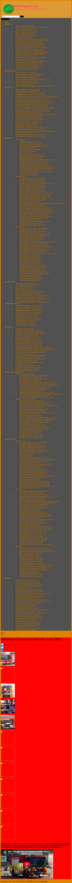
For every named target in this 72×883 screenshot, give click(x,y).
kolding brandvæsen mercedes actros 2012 (32, 184)
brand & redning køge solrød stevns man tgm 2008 (35, 196)
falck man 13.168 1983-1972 (28, 151)
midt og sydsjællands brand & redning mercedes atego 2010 (37, 417)
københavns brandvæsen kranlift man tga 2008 (29, 296)
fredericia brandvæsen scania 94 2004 (31, 158)
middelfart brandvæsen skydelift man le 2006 (33, 497)
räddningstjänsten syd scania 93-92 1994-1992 (33, 538)
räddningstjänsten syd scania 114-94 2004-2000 (34, 245)
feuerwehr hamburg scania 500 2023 (30, 467)
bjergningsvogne (9, 281)
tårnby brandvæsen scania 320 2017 (30, 256)
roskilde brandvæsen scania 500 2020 (27, 608)
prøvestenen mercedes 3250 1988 (26, 606)
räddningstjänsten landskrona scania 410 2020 (29, 596)
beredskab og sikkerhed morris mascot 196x (32, 449)
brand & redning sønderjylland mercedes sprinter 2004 (36, 246)
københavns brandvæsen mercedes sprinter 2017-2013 (36, 402)
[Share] (36, 650)
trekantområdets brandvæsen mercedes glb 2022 (30, 358)
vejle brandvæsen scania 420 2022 (26, 322)
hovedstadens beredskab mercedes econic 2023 (33, 471)
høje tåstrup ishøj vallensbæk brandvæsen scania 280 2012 (37, 183)
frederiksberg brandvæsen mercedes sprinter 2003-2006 (32, 40)
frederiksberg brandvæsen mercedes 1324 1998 (33, 161)
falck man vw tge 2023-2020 (24, 29)
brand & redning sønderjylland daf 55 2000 (32, 425)
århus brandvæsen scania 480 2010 (26, 630)
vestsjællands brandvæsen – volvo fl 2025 (32, 563)
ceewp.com (43, 881)
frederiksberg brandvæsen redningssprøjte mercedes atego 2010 (38, 159)
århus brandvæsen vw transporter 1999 (31, 437)
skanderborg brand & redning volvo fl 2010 (32, 230)
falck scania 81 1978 (26, 153)
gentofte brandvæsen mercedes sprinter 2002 (29, 42)
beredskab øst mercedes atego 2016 (30, 573)
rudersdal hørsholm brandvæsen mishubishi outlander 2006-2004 (35, 86)
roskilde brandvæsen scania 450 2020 (31, 223)
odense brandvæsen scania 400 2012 (26, 604)
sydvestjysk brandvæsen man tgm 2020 (31, 424)
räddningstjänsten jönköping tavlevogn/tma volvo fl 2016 (33, 295)
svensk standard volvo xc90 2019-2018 (27, 64)
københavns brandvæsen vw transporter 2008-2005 (31, 50)
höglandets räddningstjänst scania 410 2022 (32, 477)
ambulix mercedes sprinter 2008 (25, 25)
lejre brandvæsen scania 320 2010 (30, 201)
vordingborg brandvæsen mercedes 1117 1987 (33, 270)
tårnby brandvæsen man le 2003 (29, 554)
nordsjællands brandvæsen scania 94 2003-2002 (34, 218)
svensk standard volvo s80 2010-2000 (27, 67)
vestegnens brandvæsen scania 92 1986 (31, 561)
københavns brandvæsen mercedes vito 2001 (29, 345)
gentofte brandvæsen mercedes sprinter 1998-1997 (31, 44)
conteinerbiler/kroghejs (11, 303)
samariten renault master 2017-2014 (26, 59)
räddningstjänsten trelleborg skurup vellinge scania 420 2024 (37, 551)
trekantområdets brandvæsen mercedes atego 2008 (34, 250)
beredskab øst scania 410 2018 (25, 323)
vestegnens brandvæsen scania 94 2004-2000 (33, 265)
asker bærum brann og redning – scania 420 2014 (34, 442)
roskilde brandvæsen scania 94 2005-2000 (32, 225)
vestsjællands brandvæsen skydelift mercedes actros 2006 (36, 566)
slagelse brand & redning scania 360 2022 (32, 521)
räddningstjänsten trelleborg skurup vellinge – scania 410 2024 (38, 253)
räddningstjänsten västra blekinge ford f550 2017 (34, 429)
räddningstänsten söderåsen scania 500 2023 (29, 616)
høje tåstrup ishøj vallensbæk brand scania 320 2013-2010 (33, 593)
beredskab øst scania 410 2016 (25, 626)
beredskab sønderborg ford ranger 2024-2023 (29, 117)
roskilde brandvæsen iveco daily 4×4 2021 (28, 112)
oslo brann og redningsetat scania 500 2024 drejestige (35, 514)
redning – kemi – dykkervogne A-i (26, 373)
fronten (6, 22)
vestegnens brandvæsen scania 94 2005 (27, 623)
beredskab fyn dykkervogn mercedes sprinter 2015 (34, 389)
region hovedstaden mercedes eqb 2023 (27, 76)
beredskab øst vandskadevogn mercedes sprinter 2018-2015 (33, 127)
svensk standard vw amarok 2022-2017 (27, 69)
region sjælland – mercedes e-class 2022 (27, 82)
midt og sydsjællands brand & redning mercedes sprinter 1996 (38, 419)
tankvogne (7, 578)
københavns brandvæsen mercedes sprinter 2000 (30, 74)
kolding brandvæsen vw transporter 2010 (32, 400)
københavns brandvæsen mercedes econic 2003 (34, 409)
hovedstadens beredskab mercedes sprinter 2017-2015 (32, 47)
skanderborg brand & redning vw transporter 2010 (30, 355)
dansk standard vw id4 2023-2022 (26, 72)
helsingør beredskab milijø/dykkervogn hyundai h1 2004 (36, 392)
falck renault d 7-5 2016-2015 (24, 286)
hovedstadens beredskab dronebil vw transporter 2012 (32, 104)
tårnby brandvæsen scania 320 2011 (26, 620)
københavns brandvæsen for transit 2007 (32, 407)
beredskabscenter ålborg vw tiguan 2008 (28, 368)
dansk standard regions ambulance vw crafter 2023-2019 (32, 27)
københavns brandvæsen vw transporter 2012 (29, 49)
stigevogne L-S (20, 489)
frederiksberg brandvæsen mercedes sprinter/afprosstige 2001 (38, 459)
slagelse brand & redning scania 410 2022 (32, 236)
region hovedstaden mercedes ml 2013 (27, 77)
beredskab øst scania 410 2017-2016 (30, 275)
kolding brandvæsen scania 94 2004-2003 (32, 186)
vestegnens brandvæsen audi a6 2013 (27, 360)
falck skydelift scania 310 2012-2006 (30, 452)
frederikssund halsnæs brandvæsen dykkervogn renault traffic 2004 (39, 385)
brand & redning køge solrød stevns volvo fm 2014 (35, 194)
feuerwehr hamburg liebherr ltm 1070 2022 (28, 293)
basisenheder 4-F (21, 139)
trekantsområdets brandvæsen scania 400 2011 (29, 618)
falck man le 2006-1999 (27, 454)
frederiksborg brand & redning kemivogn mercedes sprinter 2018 (39, 384)
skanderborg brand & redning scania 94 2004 (33, 231)
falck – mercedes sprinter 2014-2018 (26, 30)
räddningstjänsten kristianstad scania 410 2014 (33, 481)
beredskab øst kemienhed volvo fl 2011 (31, 430)
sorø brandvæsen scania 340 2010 (30, 524)
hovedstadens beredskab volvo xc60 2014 (28, 342)
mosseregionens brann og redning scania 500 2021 (34, 504)
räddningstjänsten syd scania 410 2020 (31, 240)
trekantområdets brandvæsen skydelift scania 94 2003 (35, 549)
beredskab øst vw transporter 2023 (26, 124)
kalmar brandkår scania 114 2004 (29, 479)
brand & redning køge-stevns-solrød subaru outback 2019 (33, 347)
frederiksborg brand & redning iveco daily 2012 (34, 164)
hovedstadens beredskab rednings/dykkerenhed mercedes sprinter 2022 (40, 394)
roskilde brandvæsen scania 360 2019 (31, 517)
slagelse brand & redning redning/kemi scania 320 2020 (36, 420)
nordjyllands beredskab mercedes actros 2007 (29, 312)
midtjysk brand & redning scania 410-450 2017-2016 (31, 599)
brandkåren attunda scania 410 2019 (30, 444)
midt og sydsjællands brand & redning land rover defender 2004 (35, 107)
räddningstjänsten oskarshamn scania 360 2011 (33, 512)
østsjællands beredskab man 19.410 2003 (32, 278)
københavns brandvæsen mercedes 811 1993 (33, 410)
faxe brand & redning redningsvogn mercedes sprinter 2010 (37, 382)
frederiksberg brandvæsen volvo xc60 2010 (28, 330)
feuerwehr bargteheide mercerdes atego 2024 (33, 447)
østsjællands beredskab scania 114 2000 (31, 574)
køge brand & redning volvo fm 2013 (31, 487)
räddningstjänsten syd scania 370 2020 (31, 533)
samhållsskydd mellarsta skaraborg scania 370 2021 (35, 496)
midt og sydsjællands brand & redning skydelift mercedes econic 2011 (40, 501)
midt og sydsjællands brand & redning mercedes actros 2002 (37, 502)
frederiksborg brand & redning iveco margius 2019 (35, 461)
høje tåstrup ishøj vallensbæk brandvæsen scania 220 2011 (37, 397)
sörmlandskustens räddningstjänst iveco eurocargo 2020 (36, 544)
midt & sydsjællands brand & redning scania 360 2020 (36, 209)
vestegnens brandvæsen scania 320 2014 (28, 621)
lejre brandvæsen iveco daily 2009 (30, 414)
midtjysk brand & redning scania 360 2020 (32, 499)
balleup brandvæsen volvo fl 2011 (26, 579)
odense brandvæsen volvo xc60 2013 (27, 353)
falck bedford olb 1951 (26, 456)
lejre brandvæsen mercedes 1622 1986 (27, 598)
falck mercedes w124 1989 (24, 37)
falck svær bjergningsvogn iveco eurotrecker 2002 (30, 291)
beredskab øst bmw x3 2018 (24, 363)
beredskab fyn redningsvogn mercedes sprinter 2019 (35, 387)
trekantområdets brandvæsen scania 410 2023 (33, 248)
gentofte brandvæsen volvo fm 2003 (30, 462)
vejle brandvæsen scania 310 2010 (30, 263)
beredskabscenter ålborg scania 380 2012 (28, 628)
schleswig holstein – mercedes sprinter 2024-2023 (30, 60)
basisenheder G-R (21, 176)
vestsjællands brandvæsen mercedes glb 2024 (29, 362)
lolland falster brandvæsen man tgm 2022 (32, 492)
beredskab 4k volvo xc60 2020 (25, 328)
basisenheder (8, 137)
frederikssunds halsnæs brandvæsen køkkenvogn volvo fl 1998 (34, 97)
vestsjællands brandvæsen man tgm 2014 (32, 268)
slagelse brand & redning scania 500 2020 (28, 615)
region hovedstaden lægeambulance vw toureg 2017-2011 (33, 79)
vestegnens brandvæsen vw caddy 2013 (27, 121)
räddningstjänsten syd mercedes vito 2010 (28, 357)
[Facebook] (36, 644)
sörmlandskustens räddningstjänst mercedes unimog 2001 (33, 302)
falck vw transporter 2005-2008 (25, 34)
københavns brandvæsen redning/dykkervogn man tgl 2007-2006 (39, 405)
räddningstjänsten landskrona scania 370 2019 (33, 198)
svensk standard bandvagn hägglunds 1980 (28, 116)
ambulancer (7, 24)
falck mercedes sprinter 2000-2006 (26, 35)
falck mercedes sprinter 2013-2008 (30, 149)
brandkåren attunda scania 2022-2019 (31, 142)
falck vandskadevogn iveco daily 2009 (27, 91)
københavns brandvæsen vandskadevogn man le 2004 (32, 106)
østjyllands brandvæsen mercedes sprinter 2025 (30, 134)
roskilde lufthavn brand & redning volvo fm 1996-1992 (32, 610)
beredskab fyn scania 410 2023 (29, 173)
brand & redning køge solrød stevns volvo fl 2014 (30, 594)
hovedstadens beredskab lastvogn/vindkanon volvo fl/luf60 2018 (35, 102)
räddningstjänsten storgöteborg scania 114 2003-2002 (35, 529)
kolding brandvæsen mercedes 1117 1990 (32, 188)
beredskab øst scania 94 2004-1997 (30, 276)
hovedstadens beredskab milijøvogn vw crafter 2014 (35, 395)
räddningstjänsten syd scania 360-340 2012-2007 (34, 243)
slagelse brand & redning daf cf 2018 (27, 317)
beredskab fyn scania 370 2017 (29, 174)
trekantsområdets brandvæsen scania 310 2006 (33, 251)
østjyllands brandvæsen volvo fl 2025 (27, 132)
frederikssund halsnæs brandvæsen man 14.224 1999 (35, 169)
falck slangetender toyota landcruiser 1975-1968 (30, 92)
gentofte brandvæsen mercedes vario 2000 (32, 390)
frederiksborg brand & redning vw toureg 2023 (30, 332)
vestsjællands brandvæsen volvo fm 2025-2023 (33, 266)
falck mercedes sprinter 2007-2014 (26, 32)
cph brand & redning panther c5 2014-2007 (28, 584)
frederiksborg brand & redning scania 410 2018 (34, 163)
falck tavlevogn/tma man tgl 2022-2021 (27, 285)
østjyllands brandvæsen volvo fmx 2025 (31, 434)
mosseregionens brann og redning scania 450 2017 (34, 213)
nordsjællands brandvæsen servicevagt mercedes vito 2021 (33, 111)
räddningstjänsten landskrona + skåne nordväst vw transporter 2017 (36, 348)
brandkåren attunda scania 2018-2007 (31, 144)
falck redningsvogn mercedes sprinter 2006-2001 (34, 375)
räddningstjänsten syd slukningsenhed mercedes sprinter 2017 (38, 241)
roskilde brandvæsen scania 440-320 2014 (28, 313)
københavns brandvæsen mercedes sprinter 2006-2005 (32, 52)
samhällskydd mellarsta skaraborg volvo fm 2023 (34, 206)
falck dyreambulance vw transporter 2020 (28, 89)
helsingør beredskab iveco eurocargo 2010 (32, 469)
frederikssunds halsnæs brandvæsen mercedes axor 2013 (36, 166)
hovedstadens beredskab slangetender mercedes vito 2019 (33, 101)
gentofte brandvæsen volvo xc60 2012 (27, 335)
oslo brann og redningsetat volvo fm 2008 (28, 300)
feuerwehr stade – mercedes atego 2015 (31, 238)
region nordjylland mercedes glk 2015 (27, 81)
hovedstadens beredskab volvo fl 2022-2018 (33, 181)
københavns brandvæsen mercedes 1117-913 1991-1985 (36, 193)
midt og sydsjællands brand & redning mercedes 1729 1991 (33, 601)
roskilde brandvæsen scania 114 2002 (27, 315)
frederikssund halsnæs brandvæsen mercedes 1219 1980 (36, 171)
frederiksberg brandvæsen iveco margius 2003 (33, 457)
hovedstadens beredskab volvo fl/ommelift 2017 (34, 472)
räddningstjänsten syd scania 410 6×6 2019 (28, 318)
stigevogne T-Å (20, 546)
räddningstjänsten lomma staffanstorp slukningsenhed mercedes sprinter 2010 (42, 203)
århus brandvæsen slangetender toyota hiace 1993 (30, 136)
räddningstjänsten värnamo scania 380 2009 (32, 568)
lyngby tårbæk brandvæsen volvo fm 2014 (32, 204)
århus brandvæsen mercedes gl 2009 (26, 370)
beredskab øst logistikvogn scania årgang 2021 (29, 126)
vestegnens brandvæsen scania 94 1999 (31, 559)
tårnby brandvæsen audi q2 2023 (29, 255)
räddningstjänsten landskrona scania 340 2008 (33, 491)
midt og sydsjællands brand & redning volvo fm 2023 (35, 208)
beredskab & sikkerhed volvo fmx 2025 (27, 581)
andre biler (7, 87)
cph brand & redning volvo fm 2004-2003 (28, 586)
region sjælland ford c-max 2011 (25, 84)
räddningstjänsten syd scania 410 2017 (27, 320)
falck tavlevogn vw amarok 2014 (25, 290)
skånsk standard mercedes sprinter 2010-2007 (29, 62)
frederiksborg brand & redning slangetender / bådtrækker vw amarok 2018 (38, 96)
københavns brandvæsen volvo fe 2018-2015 (29, 307)
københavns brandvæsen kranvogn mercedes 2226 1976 (32, 298)
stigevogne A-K (20, 440)
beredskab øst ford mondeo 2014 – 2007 (28, 365)
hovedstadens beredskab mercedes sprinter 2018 (30, 45)
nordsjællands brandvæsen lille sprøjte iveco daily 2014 (36, 216)
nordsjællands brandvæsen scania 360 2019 (32, 506)
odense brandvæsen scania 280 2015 (30, 511)
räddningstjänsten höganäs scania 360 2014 (32, 474)
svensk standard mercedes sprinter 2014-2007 (29, 65)
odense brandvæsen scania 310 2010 (30, 219)
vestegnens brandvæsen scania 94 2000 (31, 558)
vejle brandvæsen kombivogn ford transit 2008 (29, 119)
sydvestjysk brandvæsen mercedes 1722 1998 (33, 539)
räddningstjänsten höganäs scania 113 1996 (28, 305)
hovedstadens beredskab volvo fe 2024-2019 (29, 591)
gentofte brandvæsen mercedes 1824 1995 (32, 178)
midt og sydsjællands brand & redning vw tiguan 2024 (32, 350)
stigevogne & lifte (9, 439)
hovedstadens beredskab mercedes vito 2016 (29, 340)
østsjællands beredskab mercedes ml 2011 (28, 367)
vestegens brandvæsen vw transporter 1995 (28, 122)
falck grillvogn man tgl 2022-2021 (26, 283)
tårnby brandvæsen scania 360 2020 (30, 553)
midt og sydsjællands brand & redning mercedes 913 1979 (37, 211)
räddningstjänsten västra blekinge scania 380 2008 (34, 569)
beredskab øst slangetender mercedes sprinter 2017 (31, 129)
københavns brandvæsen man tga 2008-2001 (33, 191)
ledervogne (7, 327)
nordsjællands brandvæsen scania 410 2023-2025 (34, 214)
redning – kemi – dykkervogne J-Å (26, 399)
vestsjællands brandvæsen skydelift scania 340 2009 (35, 564)
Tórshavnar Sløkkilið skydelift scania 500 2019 (33, 548)
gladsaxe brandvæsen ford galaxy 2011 (27, 337)
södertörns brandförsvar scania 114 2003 (31, 543)
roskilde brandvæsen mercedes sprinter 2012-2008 (30, 57)
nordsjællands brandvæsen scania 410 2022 (28, 603)
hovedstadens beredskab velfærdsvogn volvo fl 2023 (31, 99)
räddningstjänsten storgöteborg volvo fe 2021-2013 (35, 526)
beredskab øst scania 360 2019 (29, 571)
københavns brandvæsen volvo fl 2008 (31, 189)
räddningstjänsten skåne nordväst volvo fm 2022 (34, 235)
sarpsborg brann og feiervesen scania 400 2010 (33, 228)
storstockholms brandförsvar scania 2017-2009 (33, 531)
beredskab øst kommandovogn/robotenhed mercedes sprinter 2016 (35, 131)
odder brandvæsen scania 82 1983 (30, 509)
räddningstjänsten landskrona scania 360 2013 (33, 199)
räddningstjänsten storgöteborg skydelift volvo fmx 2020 (36, 527)
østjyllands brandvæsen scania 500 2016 (31, 435)
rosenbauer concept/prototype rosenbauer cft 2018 (34, 221)
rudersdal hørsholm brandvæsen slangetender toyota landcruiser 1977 (36, 114)
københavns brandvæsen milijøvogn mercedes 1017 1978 (37, 412)
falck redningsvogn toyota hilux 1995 (31, 380)
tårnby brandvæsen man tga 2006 (29, 260)
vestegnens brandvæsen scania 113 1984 (28, 625)
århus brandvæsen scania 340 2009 (30, 280)
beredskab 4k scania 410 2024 (28, 141)
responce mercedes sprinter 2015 (25, 55)
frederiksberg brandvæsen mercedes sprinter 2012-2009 (32, 39)
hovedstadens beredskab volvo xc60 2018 (28, 338)
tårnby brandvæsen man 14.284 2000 (31, 261)
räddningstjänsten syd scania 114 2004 (31, 536)
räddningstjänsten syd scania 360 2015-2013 (33, 534)
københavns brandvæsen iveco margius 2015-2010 (35, 482)
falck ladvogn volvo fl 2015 (24, 288)
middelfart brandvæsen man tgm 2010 (31, 415)
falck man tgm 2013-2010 (27, 148)
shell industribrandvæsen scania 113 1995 (28, 611)
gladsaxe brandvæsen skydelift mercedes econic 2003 (35, 464)
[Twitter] (36, 647)
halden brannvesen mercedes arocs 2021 (31, 466)
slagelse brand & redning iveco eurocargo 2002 (33, 522)
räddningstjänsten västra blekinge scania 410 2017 (34, 271)
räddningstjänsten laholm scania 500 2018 (28, 310)
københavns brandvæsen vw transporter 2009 (29, 343)
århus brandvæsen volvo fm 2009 (26, 325)
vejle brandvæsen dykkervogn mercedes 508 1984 (34, 427)
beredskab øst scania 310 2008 (29, 432)
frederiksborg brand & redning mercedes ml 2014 (30, 333)
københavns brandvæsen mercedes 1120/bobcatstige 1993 (37, 486)
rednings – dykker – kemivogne (13, 372)
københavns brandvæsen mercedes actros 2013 (30, 308)
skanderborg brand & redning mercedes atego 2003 (35, 233)
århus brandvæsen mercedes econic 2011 (32, 576)
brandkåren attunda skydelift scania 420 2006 (33, 445)
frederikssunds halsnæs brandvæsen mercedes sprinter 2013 (37, 168)
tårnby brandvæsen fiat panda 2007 (30, 258)
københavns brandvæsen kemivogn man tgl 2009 (34, 404)
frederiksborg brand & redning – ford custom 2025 (31, 94)
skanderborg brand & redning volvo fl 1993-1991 (30, 613)
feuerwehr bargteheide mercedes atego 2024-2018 (34, 146)
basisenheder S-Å (21, 226)
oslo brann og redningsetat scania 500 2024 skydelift (35, 516)
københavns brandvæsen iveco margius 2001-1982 (35, 484)
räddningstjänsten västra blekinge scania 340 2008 (34, 273)
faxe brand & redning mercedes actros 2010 (32, 156)
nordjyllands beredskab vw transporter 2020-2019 (30, 352)
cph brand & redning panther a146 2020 (27, 583)
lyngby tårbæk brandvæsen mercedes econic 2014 (34, 494)
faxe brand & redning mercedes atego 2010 (32, 154)
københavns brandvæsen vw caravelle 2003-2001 (30, 54)
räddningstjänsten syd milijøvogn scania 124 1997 (34, 422)
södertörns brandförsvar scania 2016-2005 (32, 541)
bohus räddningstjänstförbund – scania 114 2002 (34, 450)
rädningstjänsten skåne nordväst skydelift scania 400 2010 (37, 519)
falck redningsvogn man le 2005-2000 (31, 377)
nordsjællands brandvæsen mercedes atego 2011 (34, 507)
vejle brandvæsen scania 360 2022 (30, 556)
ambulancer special (10, 71)
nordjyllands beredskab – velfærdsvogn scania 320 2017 (32, 109)
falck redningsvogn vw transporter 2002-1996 (33, 379)
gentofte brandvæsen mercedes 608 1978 (32, 179)
